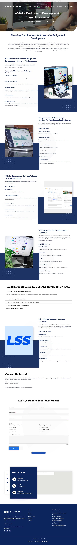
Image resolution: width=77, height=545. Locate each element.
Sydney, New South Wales (22, 480)
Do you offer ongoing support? (15, 308)
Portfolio (59, 6)
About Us (66, 6)
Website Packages (36, 6)
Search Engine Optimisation (58, 518)
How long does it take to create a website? (18, 305)
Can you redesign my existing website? (17, 299)
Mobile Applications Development (59, 525)
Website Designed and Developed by (34, 541)
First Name (11, 407)
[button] (38, 291)
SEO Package (46, 6)
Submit (38, 453)
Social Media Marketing (57, 516)
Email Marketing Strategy (57, 520)
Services (52, 6)
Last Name (42, 407)
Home (30, 6)
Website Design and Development (59, 513)
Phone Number (12, 418)
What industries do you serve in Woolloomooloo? (19, 291)
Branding (54, 514)
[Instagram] (7, 531)
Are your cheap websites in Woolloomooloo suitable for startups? (23, 302)
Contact (71, 6)
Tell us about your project (14, 434)
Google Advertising (56, 522)
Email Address (12, 412)
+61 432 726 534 (21, 486)
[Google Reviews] (4, 531)
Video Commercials (56, 523)
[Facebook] (10, 531)
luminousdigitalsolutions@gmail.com (24, 493)
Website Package (31, 516)
